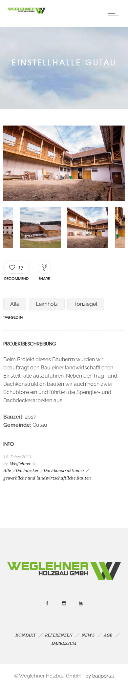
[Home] (26, 13)
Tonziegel (85, 304)
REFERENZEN (59, 635)
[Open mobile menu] (114, 13)
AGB (108, 635)
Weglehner (20, 463)
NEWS (88, 635)
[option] (64, 165)
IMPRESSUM (64, 643)
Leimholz (47, 304)
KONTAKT (25, 635)
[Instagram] (64, 603)
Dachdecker (27, 470)
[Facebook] (47, 603)
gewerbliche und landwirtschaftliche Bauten (47, 478)
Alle (14, 304)
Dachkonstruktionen (64, 470)
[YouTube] (81, 603)
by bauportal (99, 676)
